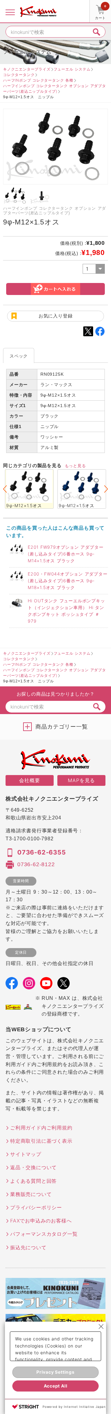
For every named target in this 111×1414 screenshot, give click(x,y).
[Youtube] (46, 985)
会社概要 (29, 780)
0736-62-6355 (41, 852)
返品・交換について (33, 1167)
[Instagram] (29, 985)
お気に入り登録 (56, 316)
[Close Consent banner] (101, 1326)
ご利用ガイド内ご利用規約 (41, 1128)
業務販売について (30, 1194)
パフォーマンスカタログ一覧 (43, 1234)
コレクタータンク (19, 74)
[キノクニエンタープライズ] (38, 11)
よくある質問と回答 (33, 1181)
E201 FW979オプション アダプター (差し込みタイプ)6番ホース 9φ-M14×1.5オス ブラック (65, 553)
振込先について (28, 1247)
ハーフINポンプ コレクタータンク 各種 (38, 80)
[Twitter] (63, 985)
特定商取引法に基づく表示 (41, 1141)
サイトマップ (25, 1154)
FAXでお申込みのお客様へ (41, 1221)
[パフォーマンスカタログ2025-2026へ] (55, 1305)
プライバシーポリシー (36, 1207)
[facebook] (12, 985)
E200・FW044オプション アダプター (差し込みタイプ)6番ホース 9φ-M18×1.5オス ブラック (68, 580)
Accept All (56, 1385)
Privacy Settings (55, 1372)
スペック (19, 355)
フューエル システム (72, 69)
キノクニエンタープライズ (27, 69)
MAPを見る (81, 780)
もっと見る (75, 465)
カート (100, 12)
